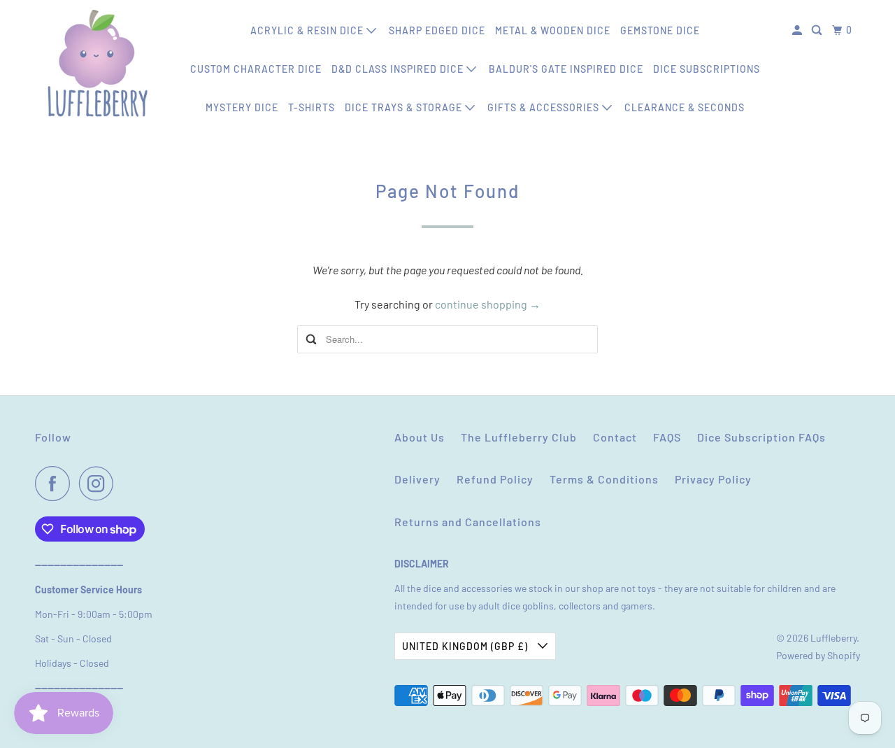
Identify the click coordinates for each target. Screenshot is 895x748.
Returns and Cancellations (467, 521)
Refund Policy (495, 479)
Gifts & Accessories (544, 107)
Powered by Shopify (818, 655)
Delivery (417, 479)
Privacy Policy (713, 479)
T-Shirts (311, 107)
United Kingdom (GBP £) (466, 646)
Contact (615, 437)
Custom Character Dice (256, 69)
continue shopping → (487, 304)
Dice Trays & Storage (405, 107)
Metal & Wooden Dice (552, 30)
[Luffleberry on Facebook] (56, 483)
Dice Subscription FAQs (761, 437)
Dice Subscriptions (706, 69)
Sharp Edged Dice (437, 30)
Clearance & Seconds (684, 107)
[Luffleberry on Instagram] (100, 483)
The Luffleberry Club (519, 437)
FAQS (667, 437)
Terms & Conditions (604, 479)
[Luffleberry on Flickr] (126, 483)
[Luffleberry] (98, 63)
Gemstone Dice (660, 30)
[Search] (818, 30)
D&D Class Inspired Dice (398, 69)
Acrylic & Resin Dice (308, 30)
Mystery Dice (242, 107)
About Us (419, 437)
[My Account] (798, 30)
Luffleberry (833, 638)
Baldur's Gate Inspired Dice (566, 69)
